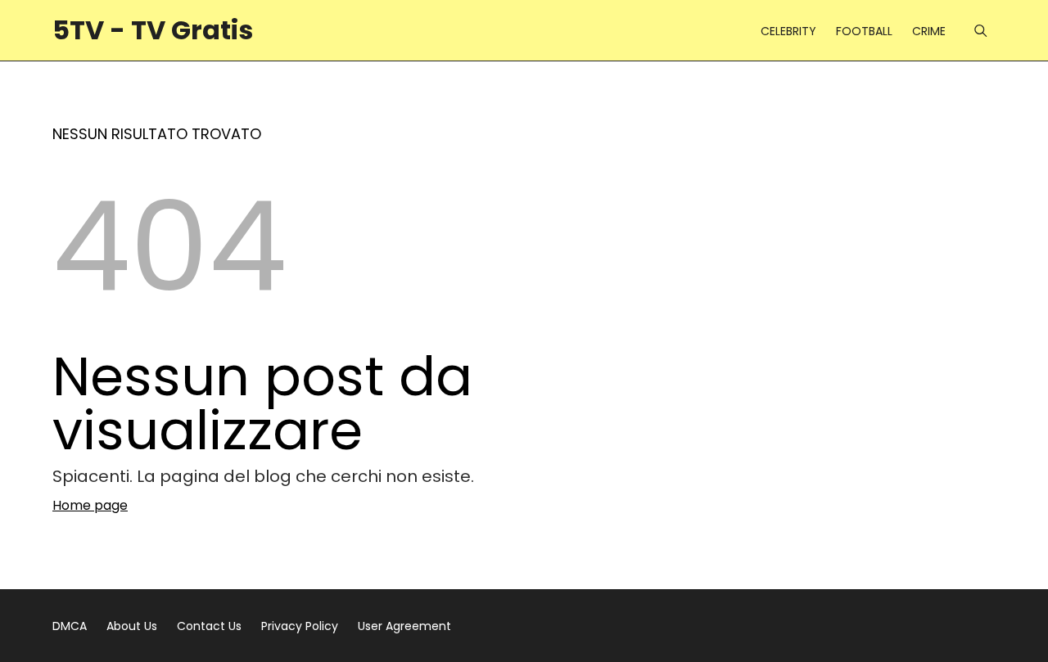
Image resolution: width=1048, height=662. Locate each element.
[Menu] (980, 31)
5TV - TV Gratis (152, 29)
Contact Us (209, 626)
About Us (131, 626)
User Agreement (404, 626)
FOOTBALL (864, 31)
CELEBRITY (788, 31)
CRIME (929, 31)
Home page (90, 505)
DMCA (69, 626)
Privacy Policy (299, 626)
